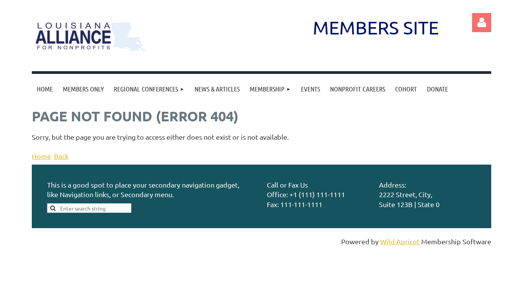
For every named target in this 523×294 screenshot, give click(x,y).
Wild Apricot (400, 241)
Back (61, 156)
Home (41, 156)
